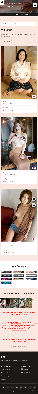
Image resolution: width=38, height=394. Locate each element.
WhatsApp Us (27, 372)
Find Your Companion (10, 24)
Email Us (26, 369)
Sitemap (3, 379)
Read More (6, 41)
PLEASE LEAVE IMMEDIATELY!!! (23, 329)
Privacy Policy (5, 372)
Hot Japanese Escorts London (16, 5)
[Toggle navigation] (35, 5)
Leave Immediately (19, 346)
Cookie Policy (5, 376)
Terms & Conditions (7, 369)
